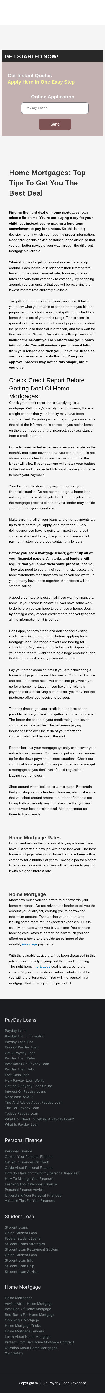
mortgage (29, 944)
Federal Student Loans (22, 1238)
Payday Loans (16, 1031)
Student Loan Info (19, 1260)
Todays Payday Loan (21, 1113)
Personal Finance (18, 1151)
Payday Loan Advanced (28, 12)
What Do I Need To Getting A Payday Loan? (39, 1119)
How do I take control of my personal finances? (42, 1173)
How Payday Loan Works (24, 1080)
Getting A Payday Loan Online (28, 1086)
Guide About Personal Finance (28, 1168)
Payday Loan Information (25, 1036)
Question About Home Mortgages (31, 1348)
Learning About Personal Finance (31, 1184)
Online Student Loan (21, 1233)
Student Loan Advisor (22, 1272)
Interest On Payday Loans (25, 1091)
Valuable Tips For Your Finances (30, 1201)
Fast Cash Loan (17, 1075)
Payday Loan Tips (19, 1042)
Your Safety (14, 1353)
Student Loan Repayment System (31, 1249)
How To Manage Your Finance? (29, 1179)
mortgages (42, 966)
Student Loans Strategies (25, 1244)
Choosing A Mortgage (22, 1320)
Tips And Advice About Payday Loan (33, 1102)
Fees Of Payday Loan (22, 1047)
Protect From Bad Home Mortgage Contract (39, 1342)
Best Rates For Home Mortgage (29, 1315)
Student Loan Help (19, 1266)
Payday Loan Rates (20, 1058)
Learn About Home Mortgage (28, 1337)
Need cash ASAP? (19, 1097)
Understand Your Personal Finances (33, 1195)
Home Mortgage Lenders (24, 1331)
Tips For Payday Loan (22, 1108)
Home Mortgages (18, 1298)
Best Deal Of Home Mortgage (28, 1309)
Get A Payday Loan (20, 1053)
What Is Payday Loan (22, 1124)
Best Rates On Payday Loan (27, 1064)
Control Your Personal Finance (28, 1157)
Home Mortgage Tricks (23, 1326)
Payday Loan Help (19, 1069)
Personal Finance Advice (24, 1190)
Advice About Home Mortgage (28, 1304)
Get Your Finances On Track (27, 1162)
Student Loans (16, 1227)
